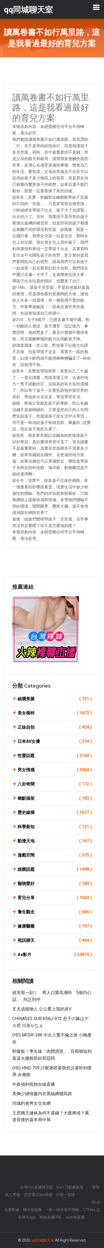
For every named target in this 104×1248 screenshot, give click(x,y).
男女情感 (55, 769)
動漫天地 (55, 840)
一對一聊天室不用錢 (62, 1210)
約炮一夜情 (65, 1194)
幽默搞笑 (55, 798)
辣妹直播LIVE (50, 1217)
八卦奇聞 (55, 784)
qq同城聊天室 (42, 1240)
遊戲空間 (55, 855)
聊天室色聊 (32, 1210)
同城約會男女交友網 (31, 1103)
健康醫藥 (55, 926)
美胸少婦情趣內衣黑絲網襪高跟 (42, 1093)
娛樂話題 (55, 869)
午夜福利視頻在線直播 (33, 1084)
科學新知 (55, 826)
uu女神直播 (75, 1217)
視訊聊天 (55, 940)
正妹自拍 (55, 727)
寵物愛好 (55, 883)
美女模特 (55, 712)
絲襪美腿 (55, 698)
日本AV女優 (55, 741)
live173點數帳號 (70, 1187)
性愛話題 (55, 755)
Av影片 (55, 954)
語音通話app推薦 (38, 1194)
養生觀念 (55, 911)
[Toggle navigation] (96, 7)
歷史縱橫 (55, 812)
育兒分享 (55, 897)
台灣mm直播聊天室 (36, 1187)
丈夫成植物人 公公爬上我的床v (41, 1008)
